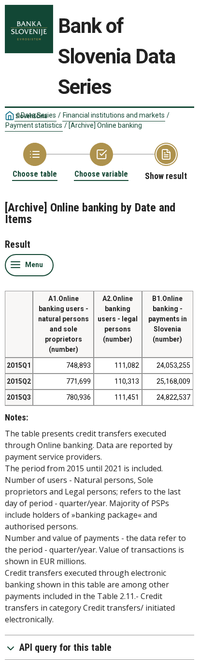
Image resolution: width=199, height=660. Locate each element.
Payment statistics (33, 125)
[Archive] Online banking (105, 125)
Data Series (38, 115)
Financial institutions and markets (114, 115)
